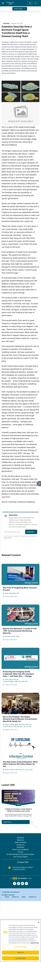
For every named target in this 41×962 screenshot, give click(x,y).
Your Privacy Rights (20, 857)
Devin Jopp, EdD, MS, (12, 679)
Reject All (20, 952)
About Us (20, 840)
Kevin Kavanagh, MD (12, 593)
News (24, 897)
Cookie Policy (34, 943)
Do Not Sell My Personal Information (20, 854)
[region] (20, 941)
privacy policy (7, 538)
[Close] (38, 922)
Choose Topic (18, 9)
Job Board (20, 847)
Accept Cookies (20, 958)
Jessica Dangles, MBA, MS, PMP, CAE (16, 681)
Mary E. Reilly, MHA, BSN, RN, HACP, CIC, (18, 724)
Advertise (20, 837)
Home (7, 897)
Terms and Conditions (20, 849)
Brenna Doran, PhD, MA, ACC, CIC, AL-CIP (17, 726)
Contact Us (20, 845)
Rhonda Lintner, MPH (12, 636)
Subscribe (30, 532)
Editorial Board (20, 842)
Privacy (20, 852)
